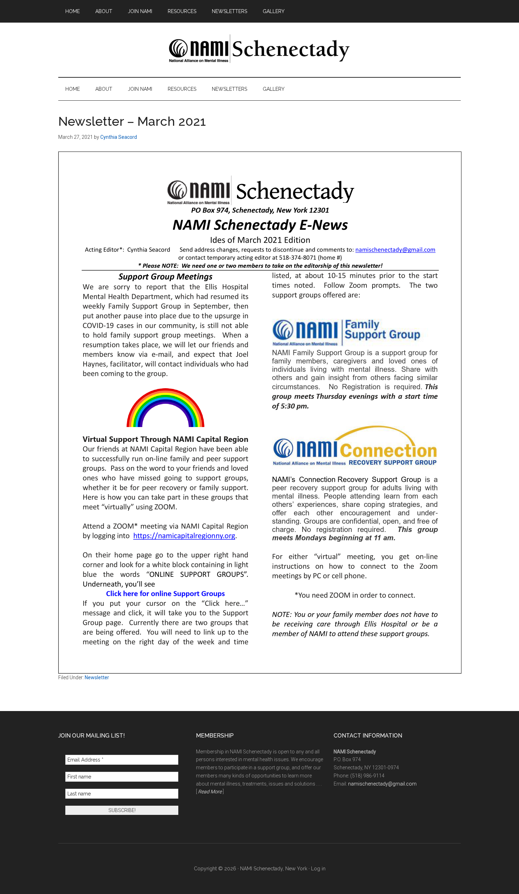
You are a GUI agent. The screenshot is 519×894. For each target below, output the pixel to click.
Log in (318, 868)
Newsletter (97, 677)
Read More (210, 791)
